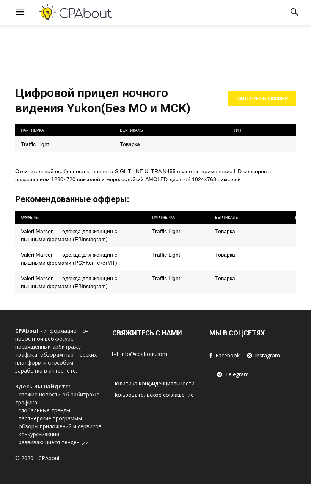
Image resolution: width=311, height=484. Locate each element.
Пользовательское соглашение (153, 394)
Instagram (267, 355)
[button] (294, 13)
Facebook (227, 355)
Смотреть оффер (262, 99)
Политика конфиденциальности (153, 383)
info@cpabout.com (144, 353)
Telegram (237, 374)
